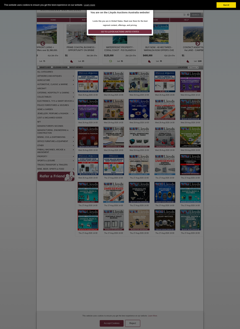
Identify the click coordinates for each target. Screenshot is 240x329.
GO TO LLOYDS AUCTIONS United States (120, 32)
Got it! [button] (226, 5)
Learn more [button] (89, 5)
